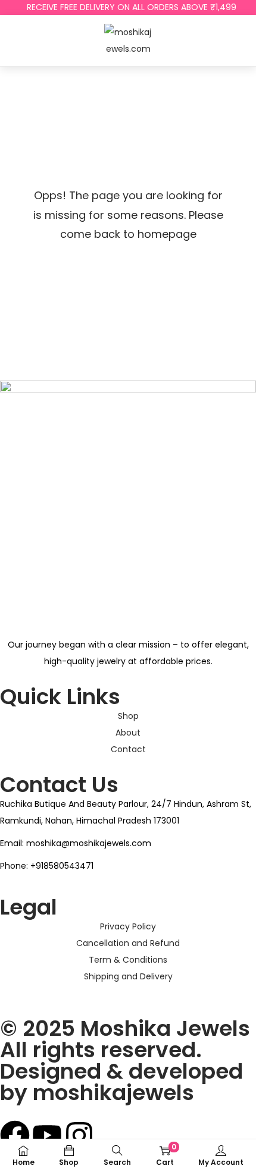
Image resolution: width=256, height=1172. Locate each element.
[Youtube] (47, 1135)
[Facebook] (15, 1135)
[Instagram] (79, 1135)
